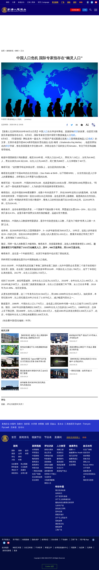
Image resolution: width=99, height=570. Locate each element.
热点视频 (24, 464)
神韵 (7, 2)
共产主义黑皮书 (61, 518)
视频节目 (36, 437)
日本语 (14, 427)
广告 (62, 2)
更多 (15, 551)
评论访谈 (48, 446)
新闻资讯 (10, 51)
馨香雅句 (60, 459)
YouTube (96, 2)
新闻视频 (36, 446)
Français (86, 424)
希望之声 (48, 547)
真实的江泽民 (60, 508)
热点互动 (47, 453)
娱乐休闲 (87, 446)
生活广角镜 (87, 449)
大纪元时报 (28, 547)
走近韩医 (72, 465)
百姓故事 (58, 521)
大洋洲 (34, 424)
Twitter (92, 2)
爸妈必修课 (61, 465)
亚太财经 (35, 480)
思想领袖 (47, 462)
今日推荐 (24, 467)
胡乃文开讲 (73, 456)
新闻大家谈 (48, 449)
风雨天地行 (59, 515)
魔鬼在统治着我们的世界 (64, 502)
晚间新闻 (35, 459)
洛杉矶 (27, 424)
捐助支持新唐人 (73, 437)
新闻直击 (35, 462)
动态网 (81, 547)
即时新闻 (14, 467)
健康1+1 (72, 449)
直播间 (58, 437)
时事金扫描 (48, 456)
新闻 (15, 446)
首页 (3, 51)
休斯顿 (41, 424)
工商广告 (58, 530)
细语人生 (47, 483)
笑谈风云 (60, 453)
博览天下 (14, 470)
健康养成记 (73, 459)
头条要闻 (14, 464)
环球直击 (35, 453)
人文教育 (61, 446)
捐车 (74, 2)
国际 (13, 450)
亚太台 (60, 424)
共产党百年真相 (61, 496)
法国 (47, 424)
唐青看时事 (48, 471)
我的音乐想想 (88, 480)
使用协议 (45, 540)
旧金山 (53, 424)
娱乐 (26, 450)
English (78, 424)
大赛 (13, 2)
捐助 (68, 2)
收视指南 (25, 540)
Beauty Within (88, 465)
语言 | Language (43, 2)
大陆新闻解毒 (49, 480)
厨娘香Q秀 (87, 471)
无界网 (89, 547)
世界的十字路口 (50, 474)
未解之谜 (60, 449)
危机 (73, 135)
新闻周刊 (35, 465)
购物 (80, 2)
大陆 (13, 460)
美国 (13, 453)
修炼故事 (58, 527)
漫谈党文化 (59, 524)
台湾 (20, 453)
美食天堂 (86, 459)
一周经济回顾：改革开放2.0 (80, 371)
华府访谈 (35, 468)
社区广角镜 (36, 474)
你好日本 (86, 453)
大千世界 (86, 468)
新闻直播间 (75, 10)
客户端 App (84, 540)
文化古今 (60, 468)
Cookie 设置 (49, 566)
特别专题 (59, 486)
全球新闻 (35, 449)
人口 (45, 131)
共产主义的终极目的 (63, 499)
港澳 (20, 450)
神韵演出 (14, 473)
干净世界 (38, 547)
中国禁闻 (35, 456)
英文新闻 (55, 2)
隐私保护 (35, 540)
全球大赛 (24, 473)
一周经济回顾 (37, 471)
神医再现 (72, 462)
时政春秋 (47, 459)
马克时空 (47, 477)
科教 (20, 460)
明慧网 (73, 547)
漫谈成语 (60, 462)
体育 (26, 453)
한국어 (21, 427)
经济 (76, 131)
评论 (13, 457)
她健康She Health (76, 453)
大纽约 (13, 424)
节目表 (48, 437)
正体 (28, 2)
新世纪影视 (7, 551)
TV (85, 10)
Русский (5, 427)
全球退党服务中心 (61, 547)
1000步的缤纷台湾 (89, 475)
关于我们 (16, 540)
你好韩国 (86, 456)
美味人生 (86, 462)
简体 (33, 2)
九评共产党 (59, 505)
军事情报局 (48, 468)
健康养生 (73, 446)
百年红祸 (58, 511)
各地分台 (21, 2)
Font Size (87, 124)
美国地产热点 (62, 471)
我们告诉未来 (60, 490)
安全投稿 (54, 540)
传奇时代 (58, 493)
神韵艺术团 (17, 547)
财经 (17, 51)
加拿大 (20, 424)
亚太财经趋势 (37, 477)
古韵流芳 (60, 456)
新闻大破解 (48, 465)
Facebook (88, 2)
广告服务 (64, 540)
